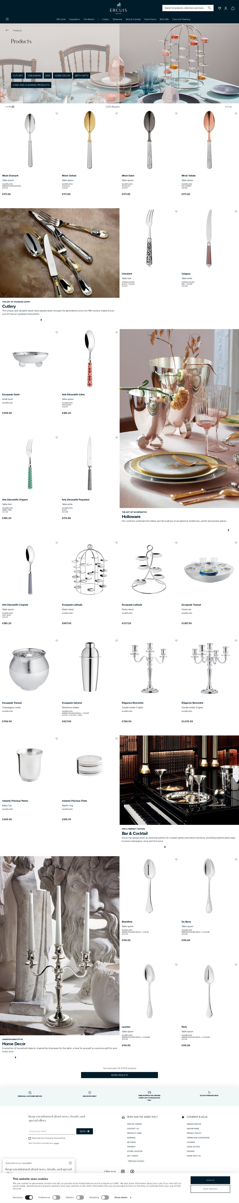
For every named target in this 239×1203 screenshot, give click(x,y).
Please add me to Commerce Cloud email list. (49, 1138)
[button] (74, 20)
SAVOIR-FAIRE (193, 1128)
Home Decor (62, 75)
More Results (119, 1075)
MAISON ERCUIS (194, 1124)
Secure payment (90, 1096)
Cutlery (18, 75)
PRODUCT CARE (134, 1133)
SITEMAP (190, 1151)
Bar (48, 75)
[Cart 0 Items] (232, 8)
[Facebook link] (132, 1171)
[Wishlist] (56, 114)
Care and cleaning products (31, 84)
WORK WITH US (194, 1156)
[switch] (56, 1197)
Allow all (210, 1180)
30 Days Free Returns (209, 1096)
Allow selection (210, 1189)
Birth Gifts (81, 75)
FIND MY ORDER (134, 1124)
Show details (121, 1197)
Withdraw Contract (136, 1161)
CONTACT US (133, 1128)
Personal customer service (30, 1096)
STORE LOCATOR (134, 1151)
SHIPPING (131, 1137)
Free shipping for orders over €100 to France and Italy (149, 1098)
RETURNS (131, 1142)
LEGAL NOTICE (193, 1147)
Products (17, 30)
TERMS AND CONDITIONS (198, 1137)
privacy (56, 1143)
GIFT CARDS (132, 1156)
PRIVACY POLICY (194, 1133)
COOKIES (191, 1142)
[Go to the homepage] (118, 8)
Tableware (34, 75)
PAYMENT (131, 1147)
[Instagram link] (123, 1171)
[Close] (70, 1163)
